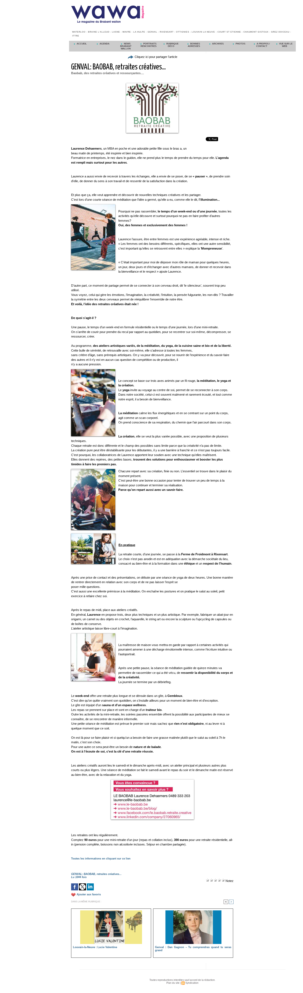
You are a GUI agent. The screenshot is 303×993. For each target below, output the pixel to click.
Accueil (81, 43)
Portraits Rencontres (148, 44)
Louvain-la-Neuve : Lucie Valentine (95, 947)
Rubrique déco (172, 44)
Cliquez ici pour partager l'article (155, 57)
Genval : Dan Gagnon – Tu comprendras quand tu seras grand (193, 949)
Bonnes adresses (194, 44)
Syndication (191, 982)
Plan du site (173, 982)
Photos (240, 43)
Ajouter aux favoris (89, 894)
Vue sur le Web (285, 44)
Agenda (104, 43)
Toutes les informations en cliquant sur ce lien (100, 858)
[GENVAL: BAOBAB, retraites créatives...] (93, 205)
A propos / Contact (263, 44)
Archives (217, 43)
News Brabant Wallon (126, 46)
